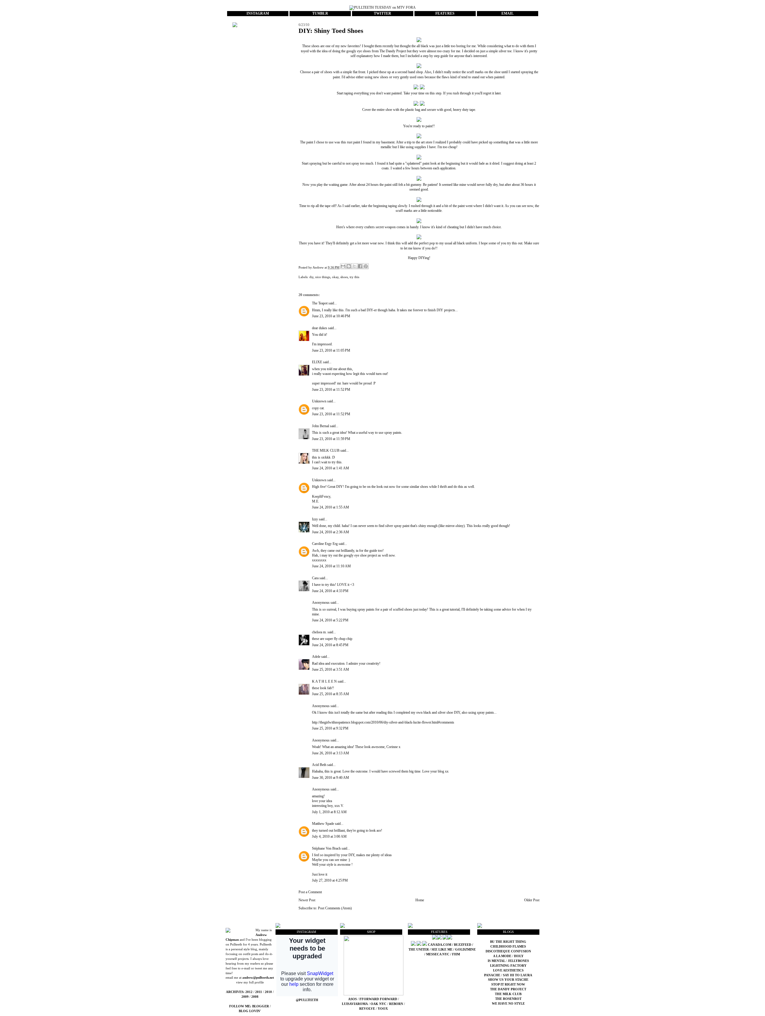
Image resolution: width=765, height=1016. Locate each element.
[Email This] (343, 266)
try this (354, 277)
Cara (315, 578)
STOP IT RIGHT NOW (508, 984)
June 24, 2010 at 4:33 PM (330, 591)
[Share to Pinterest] (366, 266)
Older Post (531, 900)
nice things (322, 277)
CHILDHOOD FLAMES (508, 946)
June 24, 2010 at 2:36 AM (330, 532)
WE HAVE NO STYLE (508, 1003)
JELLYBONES (518, 961)
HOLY (519, 956)
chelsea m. (319, 632)
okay (335, 277)
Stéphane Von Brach (326, 848)
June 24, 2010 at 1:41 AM (330, 468)
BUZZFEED (462, 944)
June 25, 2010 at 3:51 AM (330, 669)
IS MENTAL (497, 961)
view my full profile (250, 982)
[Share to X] (354, 266)
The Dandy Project (393, 51)
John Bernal (320, 426)
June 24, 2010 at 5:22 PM (330, 620)
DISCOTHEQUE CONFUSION (508, 951)
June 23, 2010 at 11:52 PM (331, 389)
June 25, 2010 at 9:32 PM (330, 728)
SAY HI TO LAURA (517, 975)
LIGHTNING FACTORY (508, 965)
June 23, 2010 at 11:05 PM (331, 350)
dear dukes (319, 328)
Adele (316, 657)
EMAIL (507, 13)
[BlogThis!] (349, 266)
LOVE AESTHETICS (508, 970)
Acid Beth (319, 765)
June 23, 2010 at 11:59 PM (331, 439)
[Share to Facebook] (360, 266)
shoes (344, 277)
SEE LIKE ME (442, 949)
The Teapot (320, 303)
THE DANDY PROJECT (508, 989)
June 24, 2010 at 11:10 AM (331, 566)
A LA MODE (502, 956)
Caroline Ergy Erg (325, 544)
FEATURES (445, 13)
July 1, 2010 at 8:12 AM (329, 812)
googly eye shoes (358, 51)
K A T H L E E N (325, 681)
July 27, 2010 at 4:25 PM (330, 880)
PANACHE (492, 975)
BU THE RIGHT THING (508, 941)
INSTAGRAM (258, 13)
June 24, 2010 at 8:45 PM (330, 645)
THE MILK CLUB (325, 450)
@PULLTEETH (307, 1000)
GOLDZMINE (465, 949)
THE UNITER (418, 949)
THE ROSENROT (508, 998)
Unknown (319, 401)
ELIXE (317, 362)
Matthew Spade (323, 824)
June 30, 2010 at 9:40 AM (330, 778)
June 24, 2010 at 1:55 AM (330, 507)
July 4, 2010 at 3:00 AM (329, 836)
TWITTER (382, 13)
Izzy (315, 519)
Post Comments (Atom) (335, 908)
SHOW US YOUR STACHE (508, 979)
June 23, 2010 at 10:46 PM (331, 316)
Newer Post (307, 900)
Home (419, 900)
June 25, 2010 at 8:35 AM (330, 694)
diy (311, 277)
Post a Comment (310, 892)
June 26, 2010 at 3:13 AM (330, 753)
